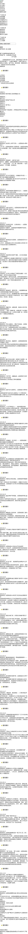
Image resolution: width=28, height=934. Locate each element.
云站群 (11, 903)
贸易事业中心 (3, 23)
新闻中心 (2, 907)
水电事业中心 (3, 20)
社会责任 (2, 10)
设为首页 (2, 49)
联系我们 (2, 39)
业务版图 (2, 16)
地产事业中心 (3, 21)
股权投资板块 (3, 24)
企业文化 (2, 8)
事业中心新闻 (3, 34)
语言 (1, 47)
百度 (7, 903)
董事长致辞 (3, 12)
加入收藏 (8, 49)
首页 (1, 2)
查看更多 (2, 66)
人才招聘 (2, 40)
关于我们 (2, 3)
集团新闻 (2, 32)
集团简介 (2, 7)
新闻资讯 (2, 29)
